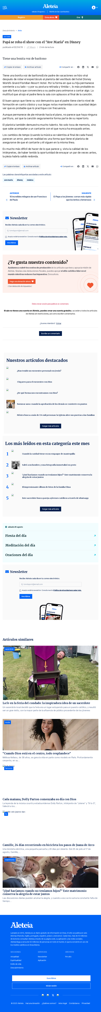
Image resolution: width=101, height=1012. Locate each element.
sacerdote (9, 649)
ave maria (8, 180)
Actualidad (15, 956)
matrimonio (10, 860)
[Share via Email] (93, 67)
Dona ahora (49, 17)
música (30, 180)
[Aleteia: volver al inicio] (50, 6)
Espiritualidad (16, 960)
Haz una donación (33, 1003)
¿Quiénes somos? (49, 1003)
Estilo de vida (16, 964)
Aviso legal (62, 1003)
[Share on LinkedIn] (83, 67)
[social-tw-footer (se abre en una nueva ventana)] (53, 995)
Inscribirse (11, 242)
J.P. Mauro (31, 47)
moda (7, 722)
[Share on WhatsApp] (97, 67)
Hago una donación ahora (20, 281)
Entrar (58, 323)
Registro (21, 17)
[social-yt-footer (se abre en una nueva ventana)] (43, 995)
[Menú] (16, 7)
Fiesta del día (15, 536)
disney (20, 180)
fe (6, 814)
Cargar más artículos (50, 426)
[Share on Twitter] (88, 67)
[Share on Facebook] (78, 67)
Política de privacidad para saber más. (53, 236)
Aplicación (42, 960)
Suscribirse (51, 978)
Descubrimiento (9, 30)
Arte (20, 30)
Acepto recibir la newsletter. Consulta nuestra (37, 237)
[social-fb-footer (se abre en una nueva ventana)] (48, 995)
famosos (8, 768)
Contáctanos (74, 1003)
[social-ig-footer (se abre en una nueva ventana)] (58, 995)
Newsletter (42, 956)
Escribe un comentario (50, 333)
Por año (68, 956)
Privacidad (86, 1003)
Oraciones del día (19, 555)
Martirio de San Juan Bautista (59, 12)
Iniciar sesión (51, 985)
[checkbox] (6, 237)
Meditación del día (20, 545)
